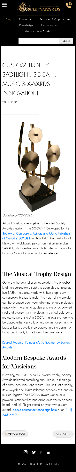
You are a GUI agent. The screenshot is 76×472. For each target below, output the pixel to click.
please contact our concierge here (35, 409)
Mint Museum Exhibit (38, 31)
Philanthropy (49, 25)
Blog (8, 19)
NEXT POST (62, 434)
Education (25, 19)
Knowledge (26, 25)
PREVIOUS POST (16, 433)
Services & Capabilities (55, 19)
